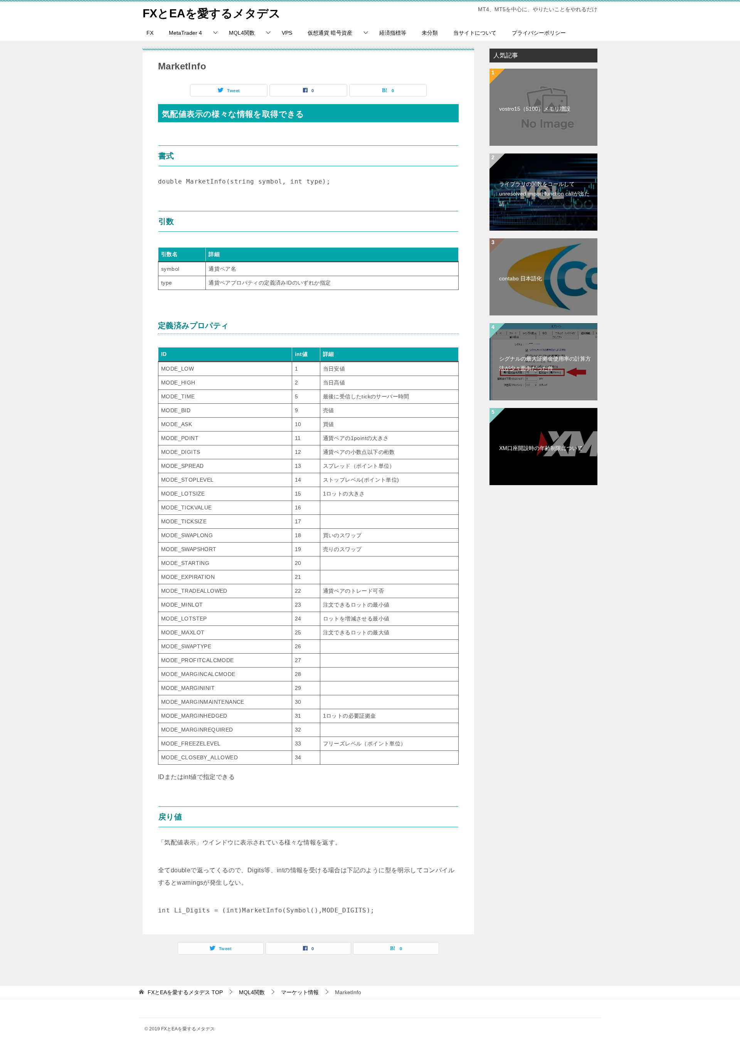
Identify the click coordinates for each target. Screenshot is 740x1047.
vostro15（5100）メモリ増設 (534, 109)
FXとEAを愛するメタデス (212, 13)
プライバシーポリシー (539, 33)
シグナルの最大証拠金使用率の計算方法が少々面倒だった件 (545, 363)
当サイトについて (474, 33)
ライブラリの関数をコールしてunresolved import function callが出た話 (544, 193)
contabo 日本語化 (520, 278)
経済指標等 (392, 33)
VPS (287, 33)
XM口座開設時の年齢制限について (541, 448)
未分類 (430, 33)
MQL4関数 (242, 33)
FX (149, 33)
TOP (185, 992)
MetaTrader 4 (185, 33)
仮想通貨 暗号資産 (330, 33)
